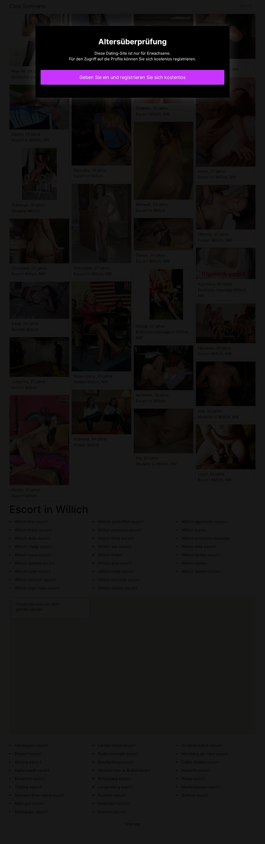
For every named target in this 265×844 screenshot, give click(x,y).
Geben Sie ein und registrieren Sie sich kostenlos (132, 77)
